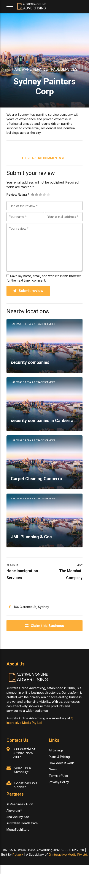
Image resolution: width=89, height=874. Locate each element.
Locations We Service (25, 785)
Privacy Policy (59, 782)
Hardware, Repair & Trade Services (44, 69)
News (53, 769)
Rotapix (18, 854)
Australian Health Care (22, 823)
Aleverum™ (14, 810)
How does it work (61, 763)
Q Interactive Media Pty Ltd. (68, 854)
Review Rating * (17, 194)
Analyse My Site (17, 817)
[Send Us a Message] (8, 768)
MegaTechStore (18, 829)
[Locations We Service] (8, 783)
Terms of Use (58, 775)
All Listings (56, 750)
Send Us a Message (22, 770)
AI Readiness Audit (19, 804)
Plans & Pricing (59, 757)
